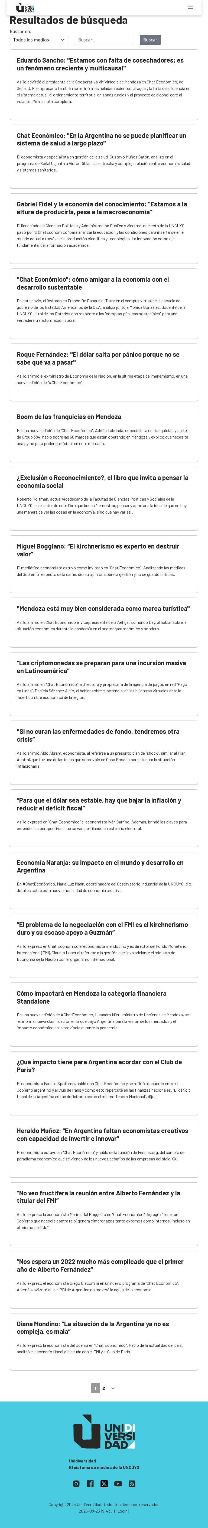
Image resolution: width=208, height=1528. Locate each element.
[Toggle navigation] (190, 6)
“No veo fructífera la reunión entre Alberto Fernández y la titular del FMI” (98, 1197)
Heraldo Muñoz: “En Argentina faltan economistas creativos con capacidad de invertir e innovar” (102, 1134)
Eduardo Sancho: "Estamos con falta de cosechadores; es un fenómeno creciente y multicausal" (100, 64)
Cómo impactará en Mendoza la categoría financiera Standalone (92, 997)
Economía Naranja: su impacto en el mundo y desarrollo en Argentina (100, 866)
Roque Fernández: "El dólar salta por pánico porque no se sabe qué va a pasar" (98, 358)
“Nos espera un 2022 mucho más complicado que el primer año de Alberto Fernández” (100, 1265)
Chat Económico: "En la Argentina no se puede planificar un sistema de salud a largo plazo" (101, 139)
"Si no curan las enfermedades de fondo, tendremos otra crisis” (98, 735)
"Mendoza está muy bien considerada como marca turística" (103, 608)
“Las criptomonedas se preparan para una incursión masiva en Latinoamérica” (101, 666)
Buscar (150, 40)
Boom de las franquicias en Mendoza (69, 416)
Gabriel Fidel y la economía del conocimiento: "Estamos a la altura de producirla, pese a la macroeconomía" (102, 208)
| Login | (122, 1510)
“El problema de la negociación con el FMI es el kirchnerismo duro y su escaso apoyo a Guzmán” (102, 928)
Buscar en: (20, 31)
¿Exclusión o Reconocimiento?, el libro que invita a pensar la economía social (102, 481)
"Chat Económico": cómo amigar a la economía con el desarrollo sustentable (93, 283)
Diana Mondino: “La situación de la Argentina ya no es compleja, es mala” (93, 1327)
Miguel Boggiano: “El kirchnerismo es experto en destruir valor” (98, 550)
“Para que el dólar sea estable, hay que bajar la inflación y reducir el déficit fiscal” (99, 804)
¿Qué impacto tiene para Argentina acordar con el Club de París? (99, 1065)
